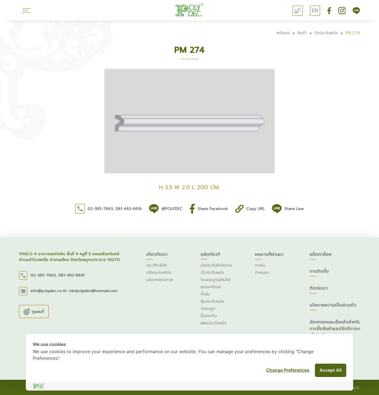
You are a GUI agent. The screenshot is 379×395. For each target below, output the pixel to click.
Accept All (331, 370)
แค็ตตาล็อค (321, 254)
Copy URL (255, 209)
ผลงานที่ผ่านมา (269, 254)
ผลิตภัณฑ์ (210, 254)
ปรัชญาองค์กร (158, 272)
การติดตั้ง (319, 271)
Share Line (294, 209)
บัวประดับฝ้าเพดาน (216, 265)
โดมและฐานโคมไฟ (215, 280)
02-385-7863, (101, 209)
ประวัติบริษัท (156, 265)
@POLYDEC (172, 209)
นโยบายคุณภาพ (159, 280)
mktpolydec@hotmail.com (93, 291)
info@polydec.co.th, (49, 291)
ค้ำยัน (205, 294)
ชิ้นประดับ (209, 316)
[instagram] (342, 10)
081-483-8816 (128, 209)
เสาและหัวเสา (211, 287)
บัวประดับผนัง (326, 33)
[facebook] (330, 10)
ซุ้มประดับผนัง (212, 301)
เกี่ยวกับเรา (157, 254)
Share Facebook (213, 209)
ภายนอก (262, 272)
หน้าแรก (283, 33)
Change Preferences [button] (287, 370)
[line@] (356, 10)
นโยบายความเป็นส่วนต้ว (333, 305)
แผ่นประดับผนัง (213, 323)
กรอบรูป (208, 309)
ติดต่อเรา (319, 288)
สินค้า (302, 33)
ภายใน (260, 265)
